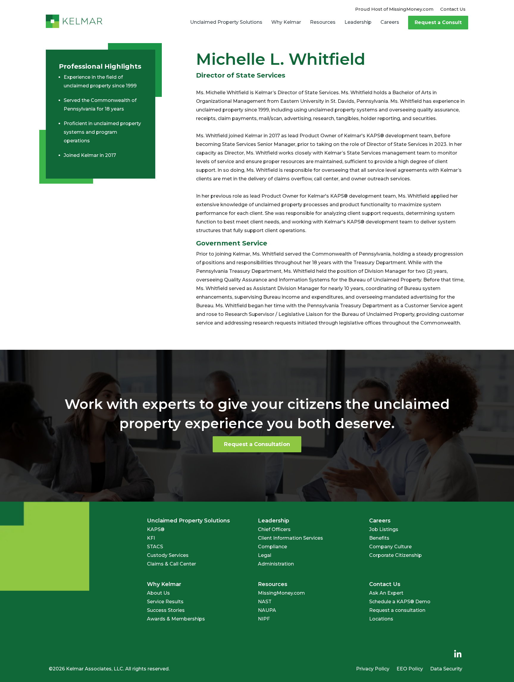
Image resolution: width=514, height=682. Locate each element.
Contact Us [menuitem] (453, 9)
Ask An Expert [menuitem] (386, 593)
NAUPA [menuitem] (267, 610)
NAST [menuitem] (265, 601)
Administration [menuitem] (276, 564)
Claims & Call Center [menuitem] (171, 564)
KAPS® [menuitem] (155, 529)
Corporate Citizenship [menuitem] (395, 555)
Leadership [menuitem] (358, 22)
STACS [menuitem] (155, 546)
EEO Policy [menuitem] (410, 669)
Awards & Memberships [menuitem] (176, 619)
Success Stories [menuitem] (166, 610)
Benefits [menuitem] (379, 538)
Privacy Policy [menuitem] (372, 669)
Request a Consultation (257, 444)
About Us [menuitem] (158, 593)
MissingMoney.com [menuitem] (281, 593)
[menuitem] (457, 654)
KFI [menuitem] (151, 538)
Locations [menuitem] (381, 619)
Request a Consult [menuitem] (438, 22)
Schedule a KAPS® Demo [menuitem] (399, 601)
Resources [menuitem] (323, 22)
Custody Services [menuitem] (168, 555)
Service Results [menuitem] (165, 601)
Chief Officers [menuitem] (274, 529)
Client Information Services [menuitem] (290, 538)
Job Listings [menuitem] (383, 529)
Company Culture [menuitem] (390, 546)
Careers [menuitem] (389, 22)
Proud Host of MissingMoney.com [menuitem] (394, 9)
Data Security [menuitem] (446, 669)
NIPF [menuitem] (264, 619)
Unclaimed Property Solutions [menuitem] (226, 22)
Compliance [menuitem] (272, 546)
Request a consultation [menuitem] (397, 610)
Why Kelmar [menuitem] (286, 22)
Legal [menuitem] (264, 555)
